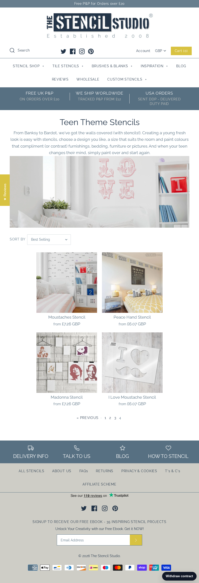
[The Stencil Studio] (99, 15)
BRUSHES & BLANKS (112, 66)
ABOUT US (61, 471)
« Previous (88, 418)
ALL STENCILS (31, 471)
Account (143, 51)
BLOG (181, 66)
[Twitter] (63, 51)
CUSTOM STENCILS (127, 79)
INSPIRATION (154, 66)
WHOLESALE (87, 79)
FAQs (83, 471)
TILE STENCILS (67, 66)
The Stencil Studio (105, 556)
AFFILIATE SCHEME (99, 484)
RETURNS (104, 471)
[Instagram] (82, 51)
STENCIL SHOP (28, 66)
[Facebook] (72, 51)
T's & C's (172, 471)
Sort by (17, 239)
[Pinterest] (91, 51)
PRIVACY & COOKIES (139, 471)
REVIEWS (60, 79)
